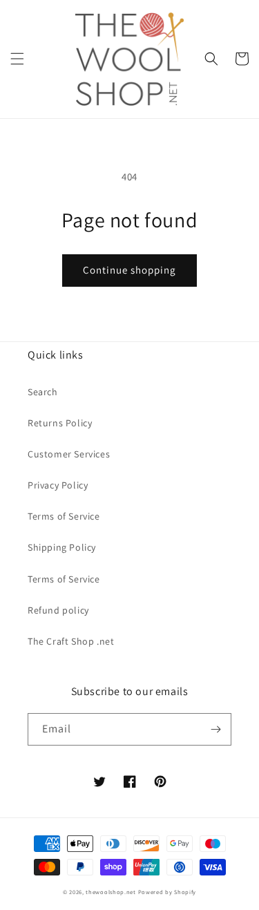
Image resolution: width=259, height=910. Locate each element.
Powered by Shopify (167, 891)
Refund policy (58, 610)
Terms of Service (64, 516)
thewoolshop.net (111, 891)
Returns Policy (60, 423)
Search (43, 392)
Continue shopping (129, 269)
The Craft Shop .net (71, 641)
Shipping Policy (62, 547)
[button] (17, 59)
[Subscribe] (215, 729)
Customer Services (69, 454)
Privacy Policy (58, 485)
